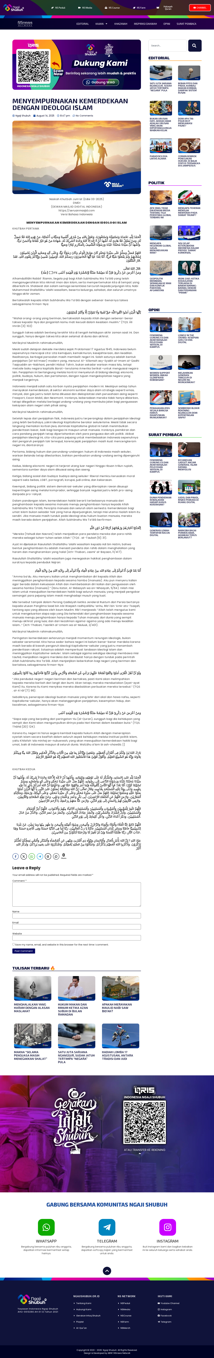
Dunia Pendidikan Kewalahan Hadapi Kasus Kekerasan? (160, 501)
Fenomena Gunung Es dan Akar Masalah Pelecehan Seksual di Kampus (159, 341)
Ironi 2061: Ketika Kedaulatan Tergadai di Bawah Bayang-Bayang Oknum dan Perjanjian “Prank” (188, 285)
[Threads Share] (48, 856)
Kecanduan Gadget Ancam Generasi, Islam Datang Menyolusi (187, 465)
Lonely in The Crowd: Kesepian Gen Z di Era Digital (188, 339)
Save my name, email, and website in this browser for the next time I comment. (62, 944)
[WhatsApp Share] (32, 856)
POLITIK (156, 182)
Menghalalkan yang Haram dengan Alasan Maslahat (32, 1007)
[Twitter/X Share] (24, 856)
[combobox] (167, 46)
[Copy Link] (56, 856)
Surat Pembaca (186, 23)
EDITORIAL (159, 57)
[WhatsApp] (46, 1227)
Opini (167, 23)
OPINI (154, 309)
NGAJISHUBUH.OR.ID (86, 1296)
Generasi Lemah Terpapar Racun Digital (160, 533)
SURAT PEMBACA (165, 434)
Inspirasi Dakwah (145, 23)
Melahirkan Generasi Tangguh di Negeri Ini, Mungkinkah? (186, 377)
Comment (19, 881)
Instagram (168, 1240)
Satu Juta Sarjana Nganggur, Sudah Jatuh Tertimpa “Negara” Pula (76, 1057)
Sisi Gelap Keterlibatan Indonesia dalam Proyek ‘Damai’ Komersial (188, 248)
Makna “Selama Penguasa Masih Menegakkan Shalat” (30, 1055)
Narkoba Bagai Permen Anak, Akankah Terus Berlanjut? (187, 534)
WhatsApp (46, 1240)
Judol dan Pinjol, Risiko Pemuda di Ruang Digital (188, 500)
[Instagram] (167, 1227)
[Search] (195, 46)
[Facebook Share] (15, 856)
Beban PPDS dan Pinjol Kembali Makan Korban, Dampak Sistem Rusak (187, 88)
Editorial (82, 23)
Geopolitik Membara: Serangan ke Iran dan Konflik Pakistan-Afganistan (160, 284)
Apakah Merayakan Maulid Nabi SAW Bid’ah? (117, 1007)
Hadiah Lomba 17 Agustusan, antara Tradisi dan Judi (117, 1055)
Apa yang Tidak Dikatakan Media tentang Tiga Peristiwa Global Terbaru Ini (160, 213)
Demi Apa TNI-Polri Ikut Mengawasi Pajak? (186, 122)
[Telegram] (107, 1227)
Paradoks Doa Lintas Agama (158, 157)
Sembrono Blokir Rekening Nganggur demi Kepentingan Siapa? (188, 413)
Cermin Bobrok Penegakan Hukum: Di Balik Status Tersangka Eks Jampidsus (189, 161)
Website (17, 933)
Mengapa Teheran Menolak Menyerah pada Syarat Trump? (189, 211)
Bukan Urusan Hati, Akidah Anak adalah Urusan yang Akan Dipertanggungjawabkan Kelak (161, 124)
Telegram (107, 1240)
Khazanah (120, 23)
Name (15, 911)
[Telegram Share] (40, 856)
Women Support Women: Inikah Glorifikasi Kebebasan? (160, 376)
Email (15, 922)
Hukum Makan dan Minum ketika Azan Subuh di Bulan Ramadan (73, 1009)
